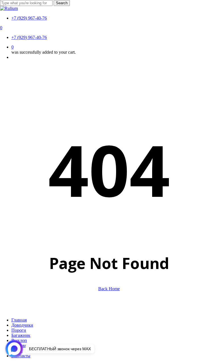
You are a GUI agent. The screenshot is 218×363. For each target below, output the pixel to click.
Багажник (20, 335)
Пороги (18, 330)
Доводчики (22, 325)
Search (62, 3)
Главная (19, 320)
